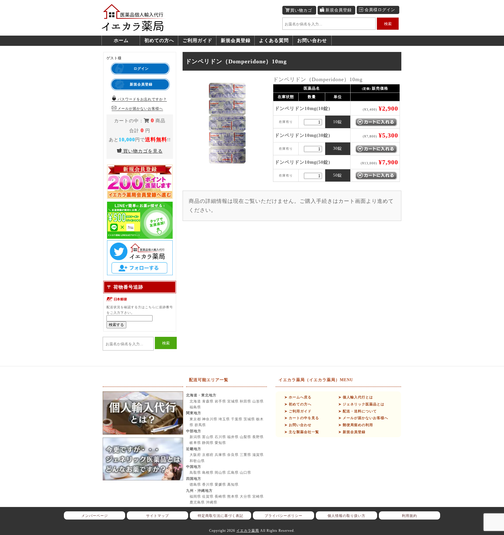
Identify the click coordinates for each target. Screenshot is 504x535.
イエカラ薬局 (247, 531)
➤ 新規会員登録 (351, 432)
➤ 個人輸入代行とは (355, 397)
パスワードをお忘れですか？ (141, 99)
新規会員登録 (339, 10)
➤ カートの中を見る (301, 418)
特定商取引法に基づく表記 (220, 516)
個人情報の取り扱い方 (346, 516)
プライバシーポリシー (283, 516)
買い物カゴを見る (142, 151)
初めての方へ (159, 40)
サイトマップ (157, 516)
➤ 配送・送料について (357, 411)
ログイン (141, 69)
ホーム (121, 40)
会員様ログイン (380, 10)
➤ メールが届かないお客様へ (363, 418)
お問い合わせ (312, 40)
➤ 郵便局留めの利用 (355, 425)
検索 (388, 24)
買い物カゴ (301, 10)
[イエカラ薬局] (134, 28)
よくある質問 (274, 40)
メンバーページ (94, 516)
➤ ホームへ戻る (298, 397)
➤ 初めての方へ (298, 404)
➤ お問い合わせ (298, 425)
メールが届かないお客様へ (139, 109)
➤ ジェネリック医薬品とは (361, 404)
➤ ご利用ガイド (298, 411)
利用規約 (409, 516)
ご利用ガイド (197, 40)
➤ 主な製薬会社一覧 (301, 432)
